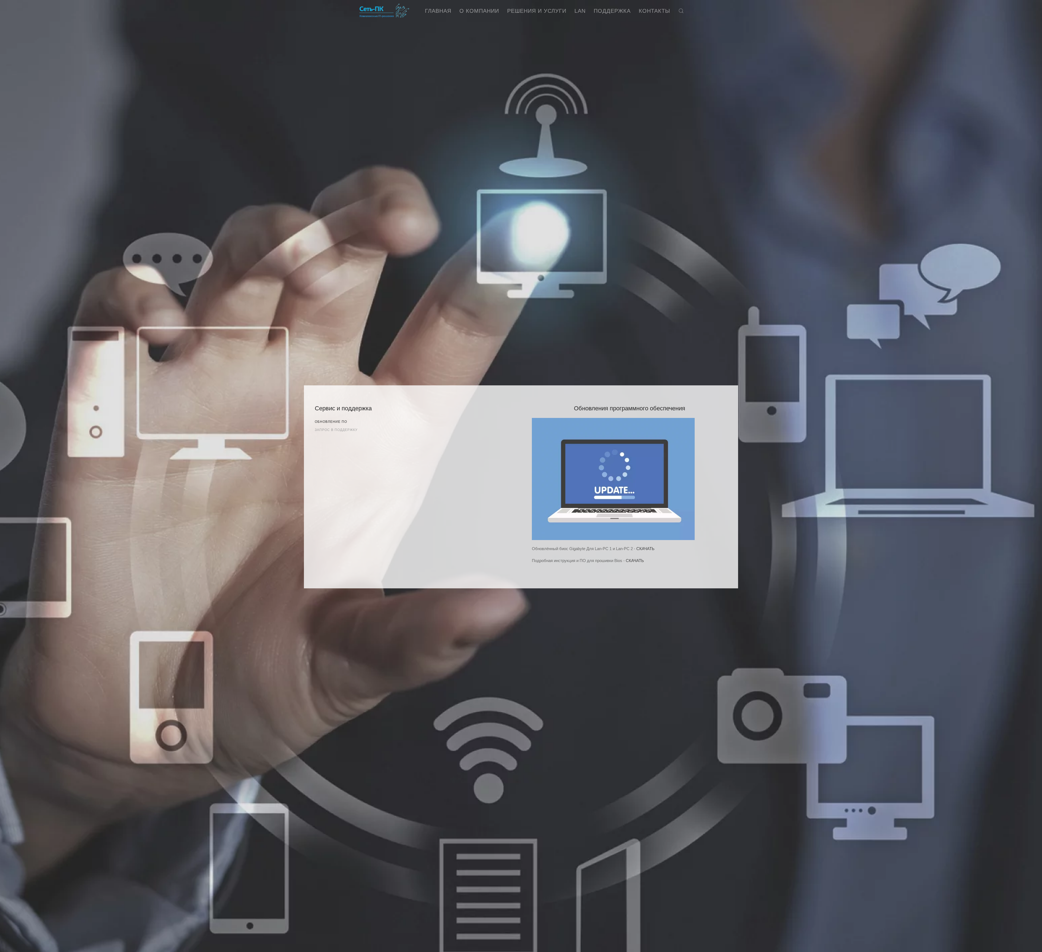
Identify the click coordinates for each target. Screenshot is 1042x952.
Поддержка (612, 11)
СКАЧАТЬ (645, 548)
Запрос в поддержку (336, 430)
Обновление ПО (331, 422)
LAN (580, 11)
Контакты (654, 11)
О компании (479, 11)
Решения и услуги (536, 11)
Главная (438, 11)
